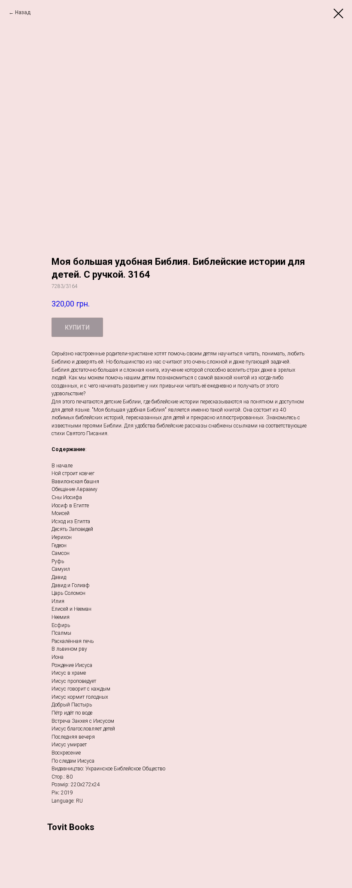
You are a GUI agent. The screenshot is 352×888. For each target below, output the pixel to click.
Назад (22, 12)
